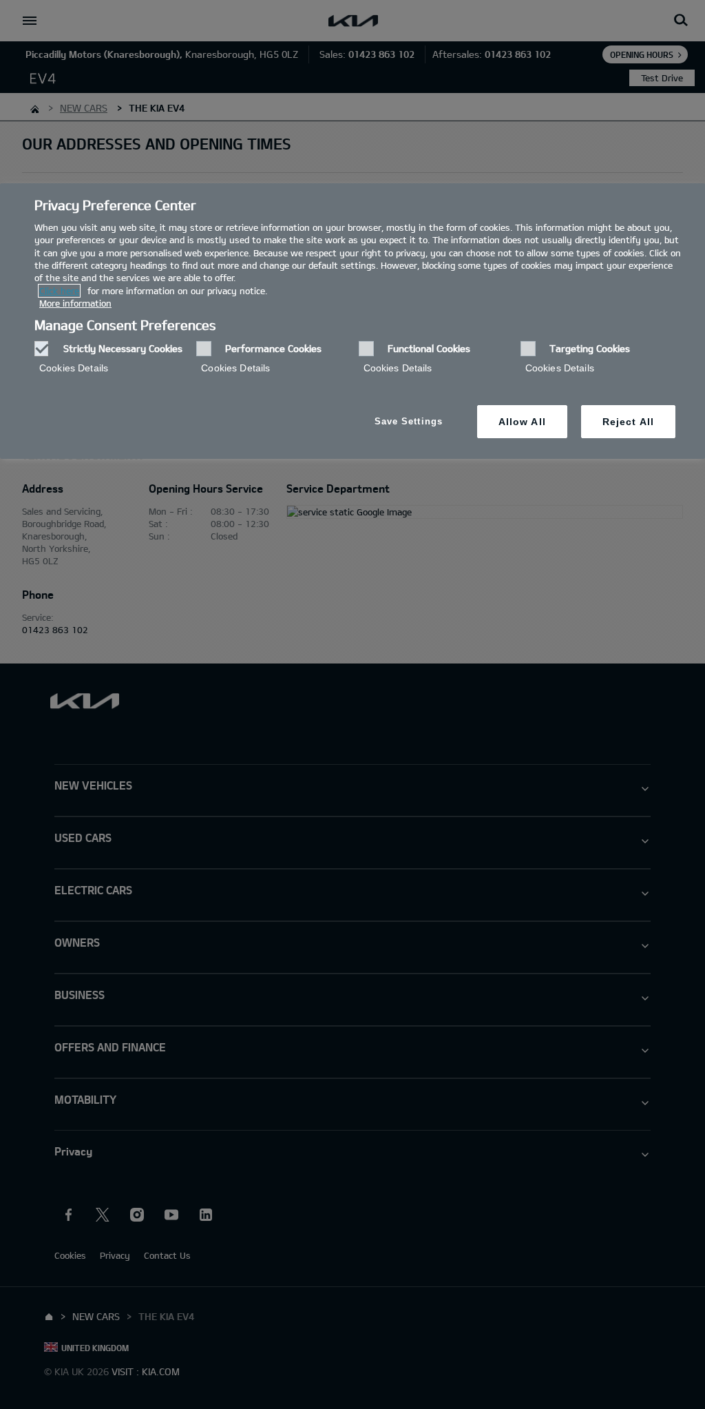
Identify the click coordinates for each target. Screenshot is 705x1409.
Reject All (628, 421)
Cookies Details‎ (73, 367)
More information (75, 303)
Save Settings (409, 421)
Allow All (522, 421)
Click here (59, 290)
